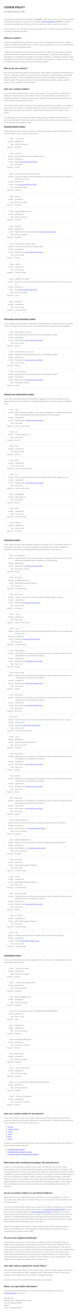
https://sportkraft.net (49, 21)
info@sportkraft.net (10, 1293)
